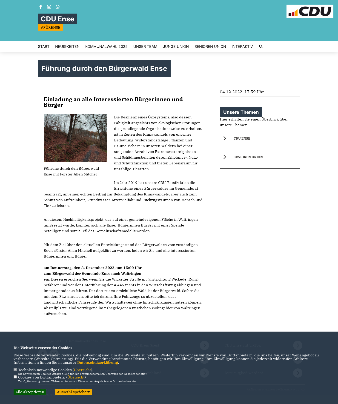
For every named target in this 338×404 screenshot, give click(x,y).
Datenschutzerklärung (97, 362)
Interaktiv (242, 46)
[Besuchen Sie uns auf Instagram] (49, 7)
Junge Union (176, 46)
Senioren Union (210, 46)
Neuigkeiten (67, 46)
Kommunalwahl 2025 (106, 46)
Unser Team (145, 46)
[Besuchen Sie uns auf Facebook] (40, 7)
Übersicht (82, 369)
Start (43, 46)
